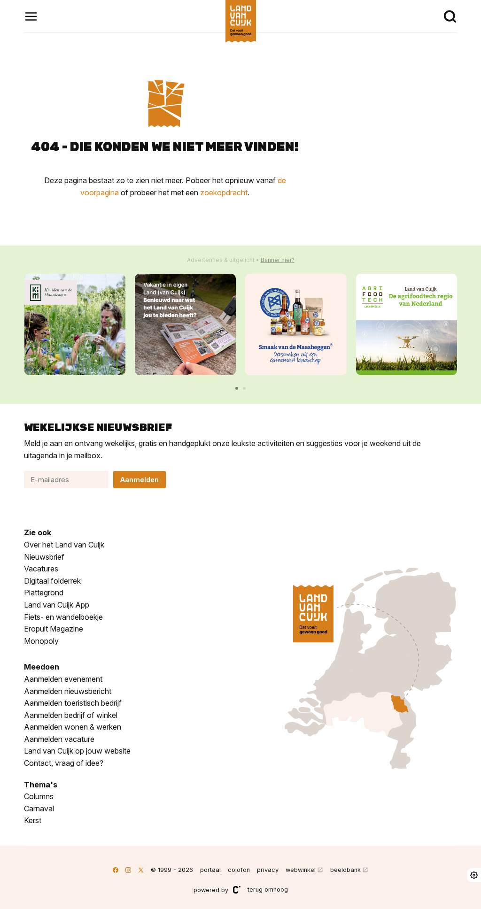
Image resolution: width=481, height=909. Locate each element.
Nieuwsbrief (44, 557)
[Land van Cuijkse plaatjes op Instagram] (128, 869)
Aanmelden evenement (63, 679)
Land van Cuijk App (56, 604)
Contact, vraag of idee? (63, 763)
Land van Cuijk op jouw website (77, 750)
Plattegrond (43, 592)
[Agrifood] (406, 324)
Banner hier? (278, 259)
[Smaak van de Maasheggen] (295, 324)
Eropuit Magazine (53, 628)
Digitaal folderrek (52, 580)
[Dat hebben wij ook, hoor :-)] (185, 324)
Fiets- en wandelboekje (63, 617)
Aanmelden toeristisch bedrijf (73, 703)
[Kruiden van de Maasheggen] (74, 324)
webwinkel (301, 869)
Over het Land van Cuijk (64, 544)
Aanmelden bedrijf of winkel (70, 715)
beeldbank (345, 869)
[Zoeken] (450, 16)
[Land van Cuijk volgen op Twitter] (141, 869)
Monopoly (41, 641)
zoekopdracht (224, 192)
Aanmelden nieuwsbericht (67, 691)
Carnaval (39, 808)
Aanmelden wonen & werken (72, 727)
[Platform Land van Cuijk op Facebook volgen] (115, 869)
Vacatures (41, 568)
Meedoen (41, 666)
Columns (39, 796)
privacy (268, 869)
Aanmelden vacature (59, 739)
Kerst (32, 820)
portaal (210, 869)
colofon (239, 869)
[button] (236, 388)
